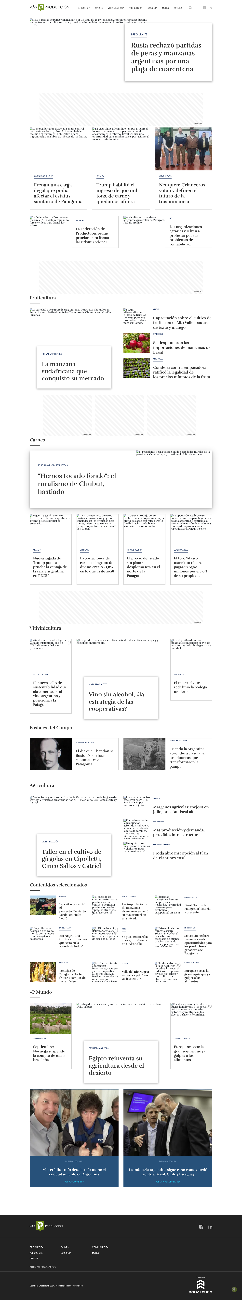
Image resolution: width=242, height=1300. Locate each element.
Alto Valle (158, 359)
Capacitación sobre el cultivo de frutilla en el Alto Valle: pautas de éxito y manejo (182, 322)
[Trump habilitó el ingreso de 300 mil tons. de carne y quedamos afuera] (121, 148)
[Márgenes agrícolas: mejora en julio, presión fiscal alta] (136, 806)
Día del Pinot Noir (192, 897)
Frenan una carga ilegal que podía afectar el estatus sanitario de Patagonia (58, 193)
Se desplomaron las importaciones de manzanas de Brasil (182, 347)
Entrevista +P (65, 928)
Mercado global (40, 674)
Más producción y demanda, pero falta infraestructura (179, 832)
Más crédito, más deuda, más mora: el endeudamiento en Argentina (74, 1171)
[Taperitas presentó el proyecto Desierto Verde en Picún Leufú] (43, 905)
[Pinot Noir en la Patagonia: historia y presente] (168, 905)
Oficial (100, 175)
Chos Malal (165, 175)
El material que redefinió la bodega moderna (190, 687)
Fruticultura (83, 8)
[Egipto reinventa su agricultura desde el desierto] (121, 1036)
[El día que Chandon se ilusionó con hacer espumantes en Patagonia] (51, 754)
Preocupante (139, 34)
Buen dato (84, 550)
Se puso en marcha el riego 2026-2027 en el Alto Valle (135, 940)
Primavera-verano (161, 845)
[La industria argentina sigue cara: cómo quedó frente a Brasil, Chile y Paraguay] (167, 1122)
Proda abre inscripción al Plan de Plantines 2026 (180, 855)
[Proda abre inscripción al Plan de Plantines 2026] (136, 852)
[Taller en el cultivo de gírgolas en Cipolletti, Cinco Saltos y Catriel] (74, 829)
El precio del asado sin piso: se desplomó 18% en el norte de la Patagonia (143, 567)
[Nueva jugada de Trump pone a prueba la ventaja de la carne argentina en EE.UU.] (50, 530)
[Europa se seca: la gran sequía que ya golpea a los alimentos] (168, 972)
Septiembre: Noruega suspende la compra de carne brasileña (49, 1053)
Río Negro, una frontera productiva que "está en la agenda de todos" (73, 941)
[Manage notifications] (234, 1289)
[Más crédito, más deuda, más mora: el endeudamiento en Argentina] (74, 1122)
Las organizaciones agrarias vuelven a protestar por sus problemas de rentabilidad (186, 235)
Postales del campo (85, 743)
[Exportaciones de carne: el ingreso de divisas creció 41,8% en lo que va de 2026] (97, 530)
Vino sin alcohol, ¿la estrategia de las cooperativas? (116, 701)
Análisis (36, 550)
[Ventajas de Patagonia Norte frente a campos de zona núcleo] (43, 972)
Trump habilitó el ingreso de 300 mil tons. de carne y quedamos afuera (116, 193)
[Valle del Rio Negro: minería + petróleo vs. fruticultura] (105, 972)
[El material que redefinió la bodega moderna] (191, 654)
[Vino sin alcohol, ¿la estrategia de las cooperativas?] (121, 672)
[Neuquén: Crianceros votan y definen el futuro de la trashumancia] (183, 148)
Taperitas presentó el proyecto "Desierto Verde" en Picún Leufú (72, 911)
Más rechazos (39, 1038)
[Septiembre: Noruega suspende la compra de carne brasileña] (50, 1018)
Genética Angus (181, 550)
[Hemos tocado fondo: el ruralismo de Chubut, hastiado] (174, 479)
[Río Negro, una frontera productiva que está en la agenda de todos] (43, 937)
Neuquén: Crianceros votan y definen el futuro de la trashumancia (182, 193)
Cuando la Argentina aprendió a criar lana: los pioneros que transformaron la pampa (187, 758)
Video (124, 929)
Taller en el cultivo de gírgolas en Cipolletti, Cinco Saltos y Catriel (71, 858)
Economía (152, 8)
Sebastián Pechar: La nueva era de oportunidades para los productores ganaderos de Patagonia (198, 944)
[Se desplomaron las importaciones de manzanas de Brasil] (136, 343)
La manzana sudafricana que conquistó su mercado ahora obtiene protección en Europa (73, 378)
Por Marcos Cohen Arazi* (168, 1181)
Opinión (178, 8)
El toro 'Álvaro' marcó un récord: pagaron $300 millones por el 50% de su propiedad (190, 567)
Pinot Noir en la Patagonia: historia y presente (197, 908)
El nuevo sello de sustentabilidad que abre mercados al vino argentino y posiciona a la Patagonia (50, 694)
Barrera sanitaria (43, 175)
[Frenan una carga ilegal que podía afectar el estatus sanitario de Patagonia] (58, 148)
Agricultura (135, 8)
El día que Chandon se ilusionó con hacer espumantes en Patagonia (95, 757)
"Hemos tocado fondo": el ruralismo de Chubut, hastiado (77, 484)
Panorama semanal (74, 1161)
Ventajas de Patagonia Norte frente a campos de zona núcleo (72, 976)
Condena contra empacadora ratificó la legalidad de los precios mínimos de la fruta (181, 372)
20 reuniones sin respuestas (53, 465)
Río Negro (80, 221)
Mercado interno (129, 896)
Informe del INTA (134, 550)
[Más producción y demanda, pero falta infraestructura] (136, 829)
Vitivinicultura (116, 8)
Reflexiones (158, 822)
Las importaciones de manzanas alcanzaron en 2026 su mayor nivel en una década (135, 911)
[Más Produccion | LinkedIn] (210, 8)
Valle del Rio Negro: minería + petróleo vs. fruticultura (135, 975)
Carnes (99, 8)
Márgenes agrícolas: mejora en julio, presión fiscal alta (181, 809)
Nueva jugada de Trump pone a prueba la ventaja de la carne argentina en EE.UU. (50, 567)
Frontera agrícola (99, 1048)
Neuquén (62, 896)
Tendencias (158, 334)
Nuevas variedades (52, 354)
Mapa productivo (98, 684)
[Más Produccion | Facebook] (204, 8)
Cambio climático (191, 963)
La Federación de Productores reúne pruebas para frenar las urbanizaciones (92, 235)
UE (171, 218)
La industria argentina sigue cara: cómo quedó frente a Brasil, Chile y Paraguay (168, 1171)
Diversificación (50, 841)
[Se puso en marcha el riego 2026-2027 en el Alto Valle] (105, 937)
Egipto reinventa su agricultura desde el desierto (116, 1065)
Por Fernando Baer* (74, 1181)
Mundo (165, 8)
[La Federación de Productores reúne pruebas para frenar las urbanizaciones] (51, 232)
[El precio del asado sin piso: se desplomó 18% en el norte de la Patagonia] (144, 530)
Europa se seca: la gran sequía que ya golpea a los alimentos (197, 976)
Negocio (156, 798)
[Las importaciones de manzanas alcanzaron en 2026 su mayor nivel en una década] (105, 905)
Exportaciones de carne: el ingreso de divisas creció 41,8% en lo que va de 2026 (97, 564)
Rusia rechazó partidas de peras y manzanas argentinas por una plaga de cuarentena (166, 57)
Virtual (156, 309)
